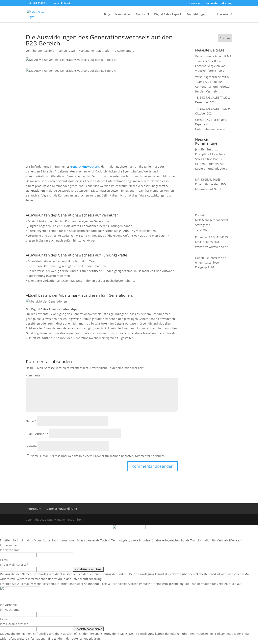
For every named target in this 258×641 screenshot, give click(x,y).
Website (31, 446)
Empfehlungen (196, 14)
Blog (107, 14)
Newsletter (122, 14)
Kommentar (35, 375)
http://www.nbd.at (215, 247)
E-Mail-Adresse (37, 434)
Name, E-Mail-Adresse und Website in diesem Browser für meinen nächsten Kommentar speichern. (98, 456)
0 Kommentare (124, 51)
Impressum (195, 3)
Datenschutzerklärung (219, 3)
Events (140, 14)
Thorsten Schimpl (43, 51)
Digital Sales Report (167, 14)
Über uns (222, 14)
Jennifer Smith (204, 149)
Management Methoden (95, 51)
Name (31, 421)
